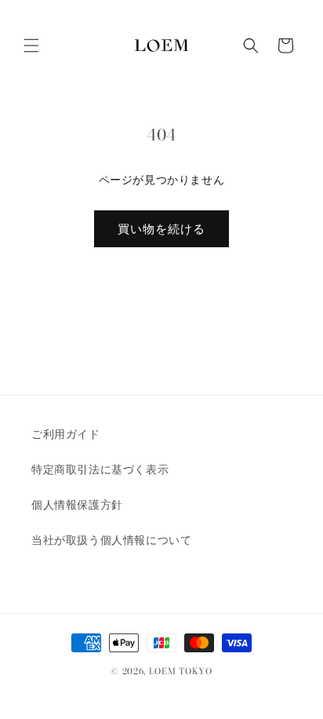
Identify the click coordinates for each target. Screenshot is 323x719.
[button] (31, 45)
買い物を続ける (161, 229)
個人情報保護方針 (77, 504)
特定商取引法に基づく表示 (100, 469)
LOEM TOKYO (180, 671)
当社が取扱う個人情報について (111, 540)
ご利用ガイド (65, 434)
